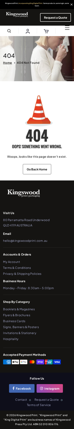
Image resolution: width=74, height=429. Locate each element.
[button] (9, 31)
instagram (51, 388)
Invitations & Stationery (19, 333)
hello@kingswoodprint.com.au (25, 240)
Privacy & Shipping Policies (22, 273)
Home (7, 62)
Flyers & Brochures (16, 315)
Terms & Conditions (17, 267)
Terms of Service (39, 405)
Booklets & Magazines (19, 309)
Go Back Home (37, 169)
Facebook (23, 388)
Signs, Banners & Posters (21, 327)
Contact (21, 399)
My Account (11, 262)
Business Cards (14, 321)
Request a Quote (55, 17)
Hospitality (11, 339)
